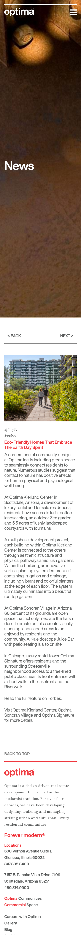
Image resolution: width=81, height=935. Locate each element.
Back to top (17, 753)
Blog (8, 929)
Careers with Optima (22, 916)
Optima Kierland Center (31, 497)
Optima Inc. (19, 460)
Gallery (10, 923)
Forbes (10, 435)
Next (65, 335)
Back (16, 335)
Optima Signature (58, 715)
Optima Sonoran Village (30, 608)
